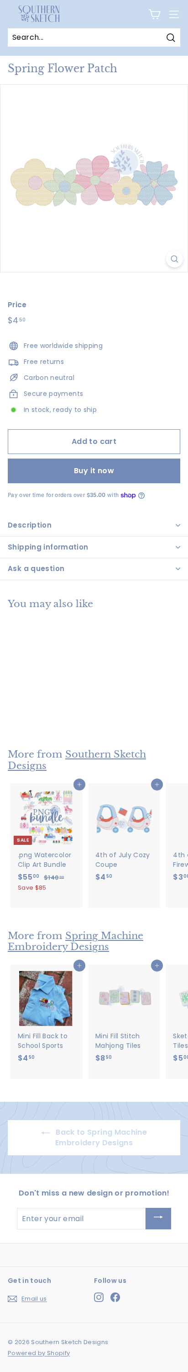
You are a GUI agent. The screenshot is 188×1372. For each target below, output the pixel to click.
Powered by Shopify (39, 1353)
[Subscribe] (158, 1218)
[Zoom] (174, 259)
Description (30, 525)
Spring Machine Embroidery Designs (75, 941)
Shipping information (48, 547)
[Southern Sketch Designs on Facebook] (115, 1297)
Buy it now (94, 470)
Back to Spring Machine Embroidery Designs (100, 1137)
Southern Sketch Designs (77, 760)
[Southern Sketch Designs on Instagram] (99, 1297)
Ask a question (36, 568)
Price (17, 305)
